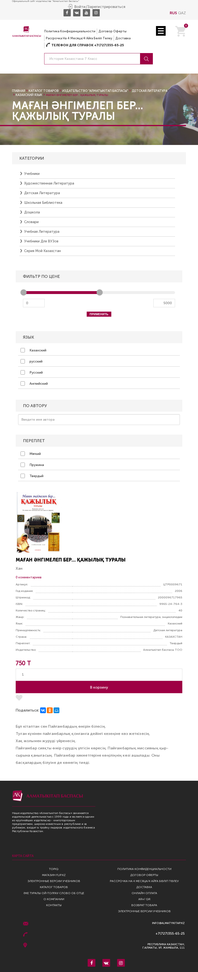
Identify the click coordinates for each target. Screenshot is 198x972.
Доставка (123, 38)
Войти (79, 7)
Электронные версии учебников (54, 881)
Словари (31, 222)
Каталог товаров (44, 91)
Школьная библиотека (43, 202)
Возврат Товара (144, 905)
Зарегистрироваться (106, 7)
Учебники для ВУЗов (41, 241)
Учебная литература (41, 231)
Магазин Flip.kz (54, 875)
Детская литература (149, 91)
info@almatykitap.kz (168, 923)
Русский (35, 372)
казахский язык (29, 95)
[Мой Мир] (56, 710)
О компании (53, 899)
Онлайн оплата (144, 893)
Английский (38, 384)
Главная (18, 91)
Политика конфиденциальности (69, 31)
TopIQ (53, 869)
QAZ (182, 13)
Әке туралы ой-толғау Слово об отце (53, 893)
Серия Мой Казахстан (42, 251)
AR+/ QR (144, 899)
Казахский (37, 350)
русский (35, 361)
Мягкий (34, 454)
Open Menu (161, 31)
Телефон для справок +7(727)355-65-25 (84, 45)
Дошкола (32, 212)
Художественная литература (49, 183)
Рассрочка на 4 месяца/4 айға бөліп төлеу (79, 38)
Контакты (54, 905)
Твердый (35, 476)
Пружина (36, 465)
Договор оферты (113, 31)
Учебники (32, 173)
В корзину (99, 687)
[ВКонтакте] (43, 710)
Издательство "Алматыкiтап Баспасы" (95, 91)
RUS (173, 13)
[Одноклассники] (50, 710)
